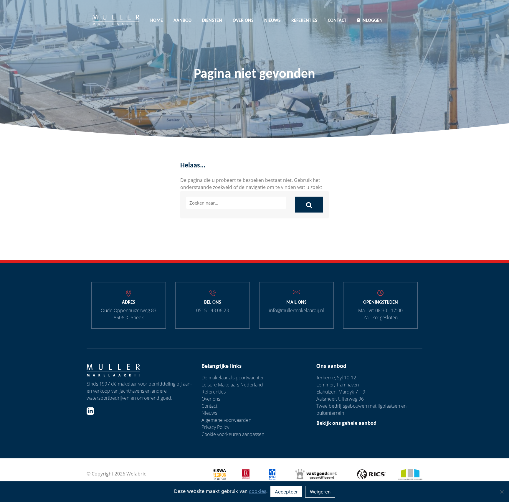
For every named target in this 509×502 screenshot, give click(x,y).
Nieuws (272, 20)
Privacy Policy (215, 427)
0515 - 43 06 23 (212, 310)
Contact (337, 20)
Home (156, 20)
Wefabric (136, 473)
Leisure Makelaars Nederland (232, 384)
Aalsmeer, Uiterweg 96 (340, 399)
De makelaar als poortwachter (232, 377)
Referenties (304, 20)
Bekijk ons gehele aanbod (346, 423)
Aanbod (182, 20)
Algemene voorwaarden (226, 420)
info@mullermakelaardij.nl (296, 310)
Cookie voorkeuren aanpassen (232, 434)
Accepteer (286, 492)
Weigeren (320, 492)
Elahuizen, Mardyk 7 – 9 (340, 392)
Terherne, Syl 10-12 (336, 377)
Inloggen (372, 20)
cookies (257, 491)
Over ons (243, 20)
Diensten (212, 20)
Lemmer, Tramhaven (337, 384)
